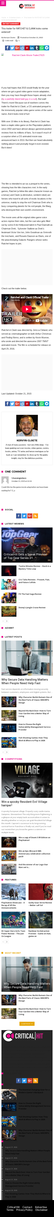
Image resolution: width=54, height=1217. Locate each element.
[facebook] (7, 47)
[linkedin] (32, 47)
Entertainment (15, 18)
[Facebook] (18, 516)
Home (3, 18)
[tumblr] (36, 47)
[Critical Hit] (27, 3)
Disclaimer (41, 1209)
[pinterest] (27, 47)
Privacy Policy (24, 1209)
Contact (27, 1207)
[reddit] (22, 47)
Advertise (41, 1207)
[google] (17, 47)
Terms (10, 1209)
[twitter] (12, 47)
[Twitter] (24, 516)
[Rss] (35, 516)
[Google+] (29, 516)
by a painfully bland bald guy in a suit (19, 99)
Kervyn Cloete (9, 37)
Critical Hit (13, 1207)
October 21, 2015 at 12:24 (22, 481)
